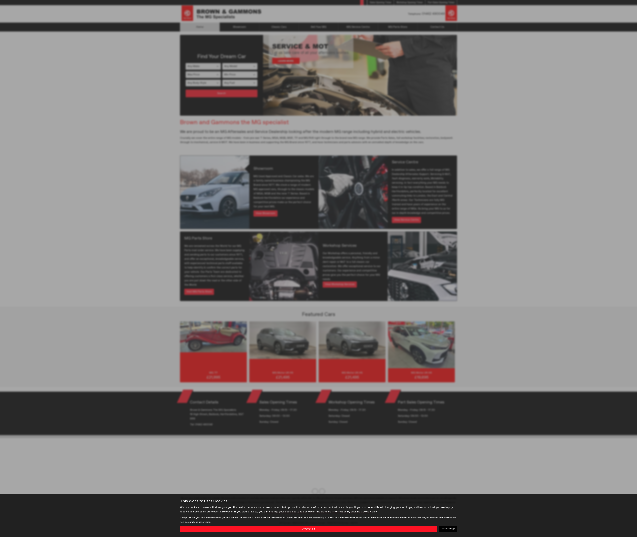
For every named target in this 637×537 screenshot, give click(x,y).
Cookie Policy (369, 511)
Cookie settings (448, 529)
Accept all (308, 529)
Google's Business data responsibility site (307, 518)
